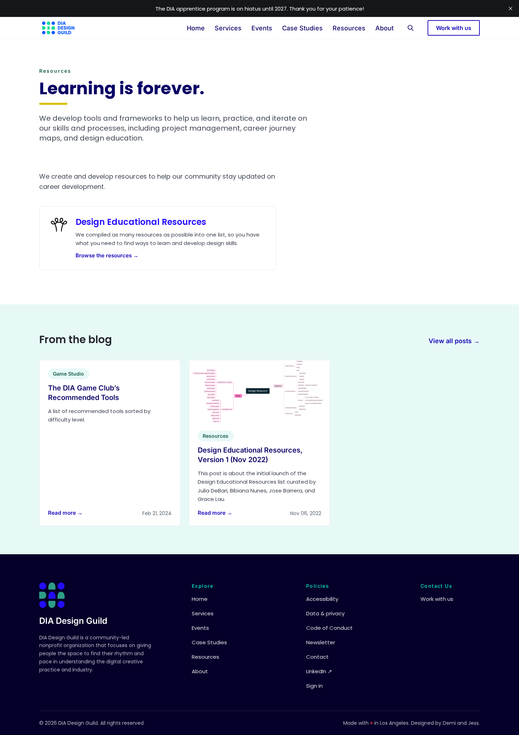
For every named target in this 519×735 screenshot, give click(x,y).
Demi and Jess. (461, 723)
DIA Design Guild (73, 621)
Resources (349, 28)
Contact (317, 657)
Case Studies (302, 28)
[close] (510, 8)
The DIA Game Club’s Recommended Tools (84, 392)
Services (228, 28)
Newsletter (320, 642)
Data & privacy (325, 613)
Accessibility (322, 599)
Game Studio (68, 373)
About (384, 28)
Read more (65, 512)
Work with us (453, 27)
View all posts (454, 341)
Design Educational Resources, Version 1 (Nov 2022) (250, 455)
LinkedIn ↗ (319, 671)
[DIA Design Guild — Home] (58, 27)
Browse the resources (107, 255)
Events (261, 28)
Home (196, 28)
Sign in (314, 685)
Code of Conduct (329, 628)
